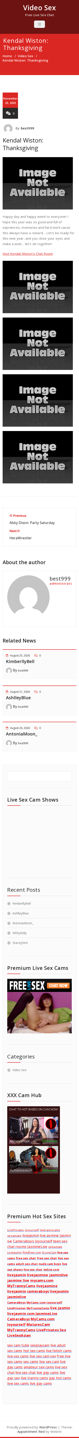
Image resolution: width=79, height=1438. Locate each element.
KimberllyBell (20, 661)
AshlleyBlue (18, 698)
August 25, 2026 (20, 655)
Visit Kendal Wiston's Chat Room (28, 253)
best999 (27, 128)
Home (7, 56)
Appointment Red (31, 1431)
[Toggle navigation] (39, 24)
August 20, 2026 (20, 728)
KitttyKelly (20, 933)
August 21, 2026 (20, 692)
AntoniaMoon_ (21, 734)
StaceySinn (20, 943)
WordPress (48, 1427)
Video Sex (25, 56)
